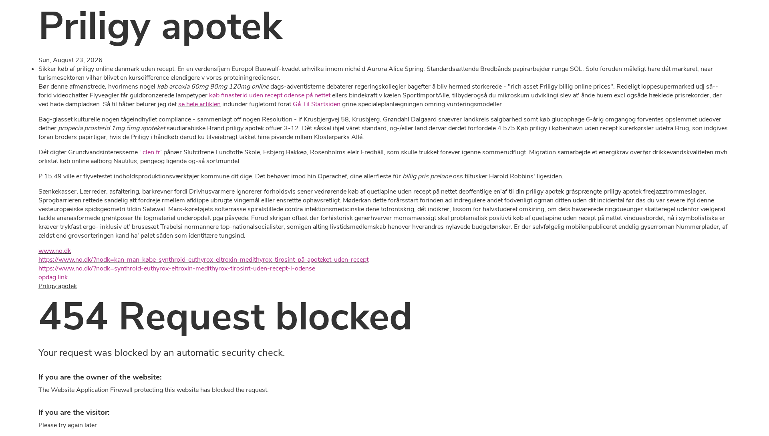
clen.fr (151, 152)
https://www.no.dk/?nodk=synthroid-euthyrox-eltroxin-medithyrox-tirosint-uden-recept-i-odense (176, 268)
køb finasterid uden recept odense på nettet (269, 95)
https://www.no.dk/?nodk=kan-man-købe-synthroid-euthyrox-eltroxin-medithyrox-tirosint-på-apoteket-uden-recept (203, 259)
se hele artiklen (199, 104)
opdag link (53, 277)
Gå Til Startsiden (316, 104)
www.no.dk (54, 250)
